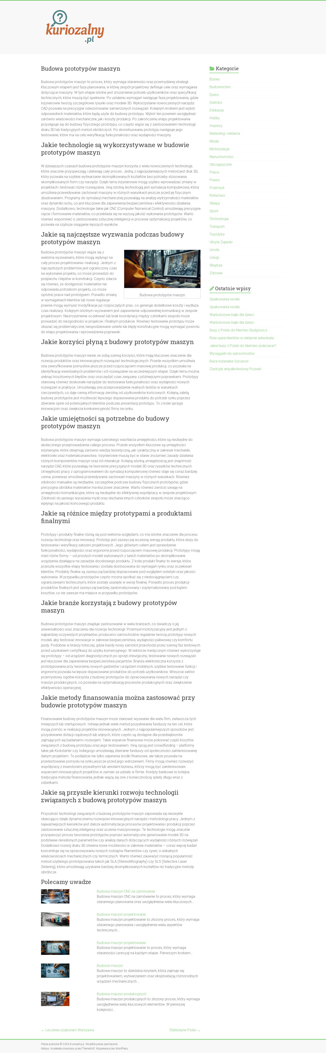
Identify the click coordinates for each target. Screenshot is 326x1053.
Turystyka (217, 234)
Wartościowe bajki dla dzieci (232, 315)
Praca (214, 172)
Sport (214, 211)
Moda (214, 141)
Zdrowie (216, 273)
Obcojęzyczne (221, 164)
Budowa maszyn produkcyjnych (121, 994)
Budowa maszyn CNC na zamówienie (126, 891)
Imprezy (216, 126)
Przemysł (217, 188)
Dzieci (214, 95)
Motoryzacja (219, 149)
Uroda (214, 250)
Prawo (215, 180)
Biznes (215, 79)
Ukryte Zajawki (221, 242)
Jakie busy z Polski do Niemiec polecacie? (243, 346)
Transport (217, 226)
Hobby (215, 118)
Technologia (219, 219)
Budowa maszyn (110, 965)
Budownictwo (220, 87)
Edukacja (217, 110)
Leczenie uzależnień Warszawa (67, 1030)
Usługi (214, 257)
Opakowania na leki (225, 299)
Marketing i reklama (225, 133)
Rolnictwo (217, 195)
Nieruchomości (221, 157)
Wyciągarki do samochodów (232, 353)
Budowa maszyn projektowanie (121, 914)
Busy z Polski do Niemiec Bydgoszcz (238, 330)
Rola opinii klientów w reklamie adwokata (242, 338)
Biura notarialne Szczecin (229, 361)
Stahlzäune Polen (185, 1030)
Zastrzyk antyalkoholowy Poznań (235, 369)
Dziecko (216, 102)
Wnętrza (216, 265)
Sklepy (215, 203)
